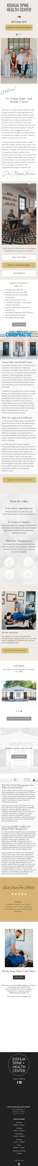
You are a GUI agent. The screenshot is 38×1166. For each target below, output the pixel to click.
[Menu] (19, 1164)
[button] (19, 27)
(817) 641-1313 (19, 22)
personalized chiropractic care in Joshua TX (18, 117)
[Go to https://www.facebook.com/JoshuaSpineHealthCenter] (18, 17)
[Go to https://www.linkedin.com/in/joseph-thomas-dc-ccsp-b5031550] (20, 17)
